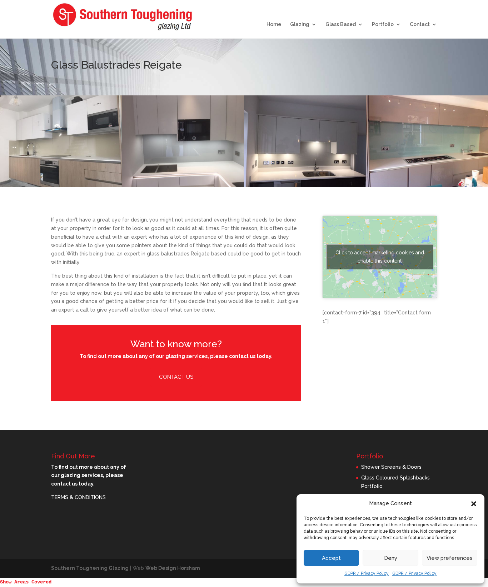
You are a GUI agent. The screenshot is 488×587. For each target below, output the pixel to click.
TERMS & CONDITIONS (78, 497)
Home (274, 24)
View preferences (450, 558)
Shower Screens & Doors (391, 467)
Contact (420, 24)
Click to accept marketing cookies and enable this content (379, 257)
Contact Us (176, 377)
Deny (390, 558)
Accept (331, 558)
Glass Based (340, 24)
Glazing (299, 24)
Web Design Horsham (172, 568)
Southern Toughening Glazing (90, 568)
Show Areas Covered (25, 582)
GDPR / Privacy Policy (366, 573)
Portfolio (383, 24)
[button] (473, 503)
